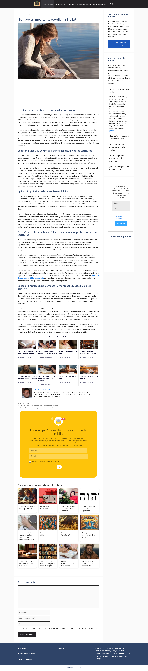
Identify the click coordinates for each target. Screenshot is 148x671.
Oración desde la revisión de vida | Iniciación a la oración (39, 406)
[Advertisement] (58, 94)
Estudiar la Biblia (47, 4)
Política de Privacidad (52, 461)
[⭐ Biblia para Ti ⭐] (37, 4)
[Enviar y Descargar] (59, 467)
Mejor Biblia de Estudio (119, 44)
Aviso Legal (22, 648)
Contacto (60, 648)
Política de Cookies (25, 659)
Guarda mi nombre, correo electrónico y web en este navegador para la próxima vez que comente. (59, 628)
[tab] (119, 110)
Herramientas (60, 4)
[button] (111, 4)
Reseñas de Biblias (99, 4)
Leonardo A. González (24, 357)
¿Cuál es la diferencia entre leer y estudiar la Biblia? (46, 378)
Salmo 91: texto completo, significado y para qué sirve (38, 408)
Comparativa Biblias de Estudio (80, 4)
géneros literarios (116, 130)
